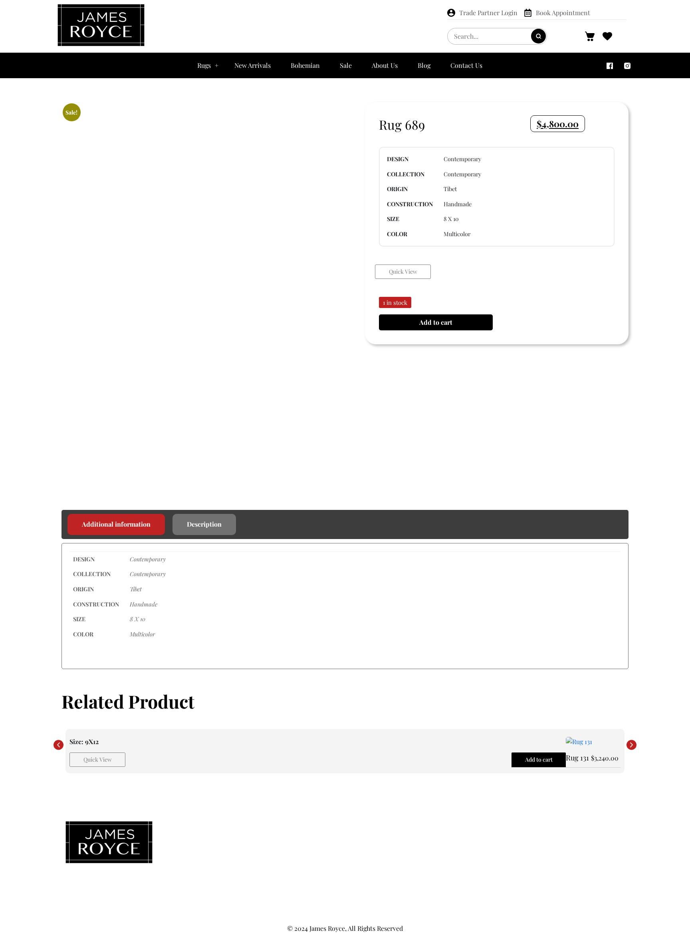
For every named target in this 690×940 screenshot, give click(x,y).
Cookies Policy (534, 861)
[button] (58, 745)
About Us (385, 65)
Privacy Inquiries (534, 845)
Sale (346, 65)
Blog (424, 65)
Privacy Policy (534, 829)
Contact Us (466, 65)
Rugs (204, 65)
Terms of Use (534, 877)
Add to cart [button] (539, 759)
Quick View (403, 271)
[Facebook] (610, 65)
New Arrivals (252, 65)
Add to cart (435, 322)
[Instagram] (627, 65)
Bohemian (305, 65)
